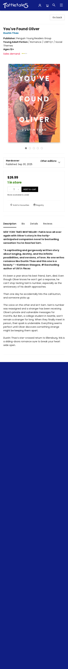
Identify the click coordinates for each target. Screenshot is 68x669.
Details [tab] (34, 223)
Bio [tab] (23, 223)
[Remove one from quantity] (10, 189)
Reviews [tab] (47, 223)
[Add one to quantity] (18, 189)
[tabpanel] (34, 292)
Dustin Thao (11, 33)
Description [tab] (9, 223)
